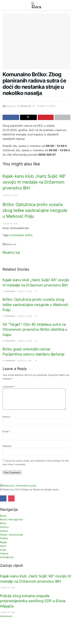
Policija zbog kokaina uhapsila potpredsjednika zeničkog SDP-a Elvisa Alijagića (32, 601)
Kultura (4, 530)
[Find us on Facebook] (3, 498)
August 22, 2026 (10, 195)
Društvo (4, 527)
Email (6, 431)
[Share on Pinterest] (46, 117)
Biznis (3, 515)
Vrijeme (4, 553)
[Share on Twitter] (28, 117)
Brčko (3, 523)
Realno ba (25, 106)
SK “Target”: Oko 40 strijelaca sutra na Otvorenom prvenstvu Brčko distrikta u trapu (35, 329)
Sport (3, 545)
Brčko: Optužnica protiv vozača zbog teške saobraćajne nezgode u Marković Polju (35, 210)
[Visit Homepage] (36, 5)
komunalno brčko (21, 235)
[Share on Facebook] (11, 117)
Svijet (3, 549)
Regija (3, 542)
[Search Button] (69, 5)
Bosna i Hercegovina (11, 519)
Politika (4, 538)
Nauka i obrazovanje (11, 534)
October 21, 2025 (46, 106)
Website (7, 446)
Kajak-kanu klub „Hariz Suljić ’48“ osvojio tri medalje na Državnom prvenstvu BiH (34, 182)
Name (7, 416)
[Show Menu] (4, 5)
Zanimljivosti (7, 557)
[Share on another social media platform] (62, 117)
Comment (9, 386)
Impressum (6, 616)
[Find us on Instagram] (11, 498)
